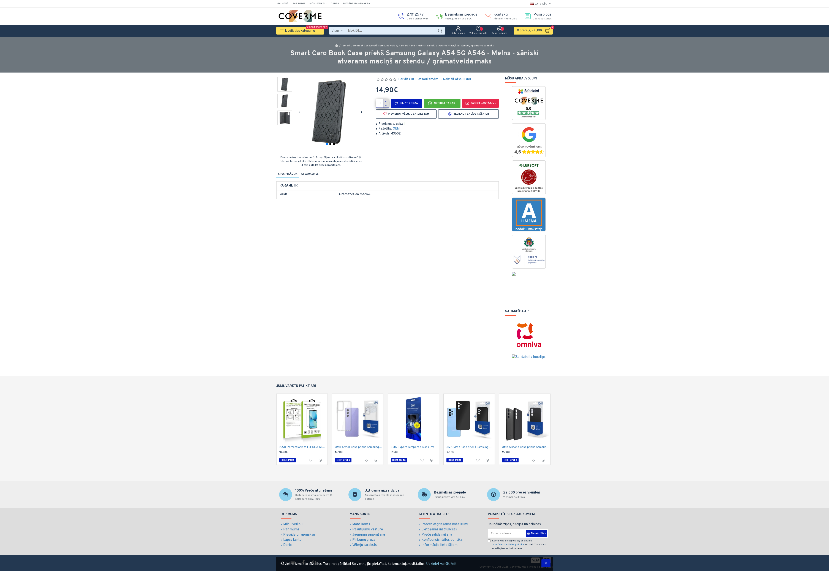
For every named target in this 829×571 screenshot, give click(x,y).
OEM (396, 129)
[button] (299, 111)
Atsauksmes (310, 174)
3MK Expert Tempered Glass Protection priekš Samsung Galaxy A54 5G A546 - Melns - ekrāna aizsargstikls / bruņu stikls (414, 447)
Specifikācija (287, 174)
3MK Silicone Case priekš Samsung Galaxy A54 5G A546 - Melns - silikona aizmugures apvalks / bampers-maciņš (525, 447)
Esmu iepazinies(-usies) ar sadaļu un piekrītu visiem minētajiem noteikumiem (519, 544)
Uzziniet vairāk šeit (441, 564)
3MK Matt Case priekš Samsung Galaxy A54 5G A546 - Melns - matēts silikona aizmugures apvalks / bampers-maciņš (470, 447)
